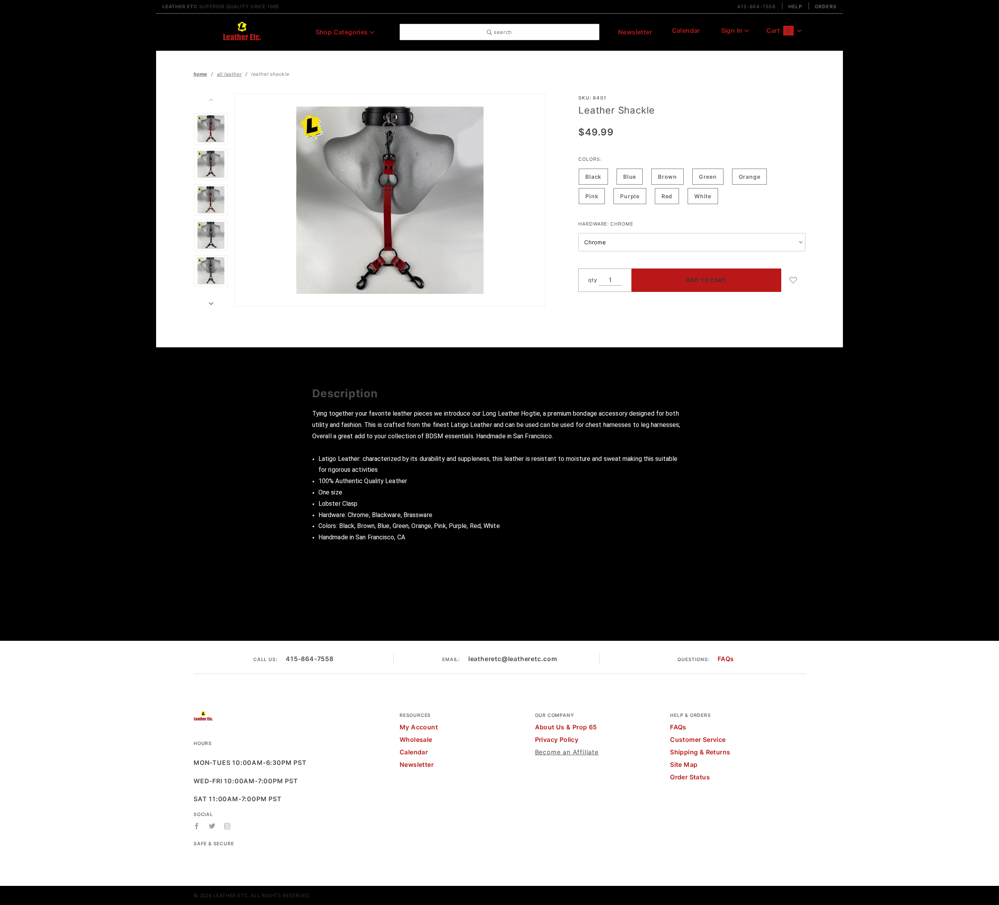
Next (211, 303)
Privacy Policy (557, 739)
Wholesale (416, 739)
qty (592, 280)
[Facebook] (197, 826)
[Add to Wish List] (793, 280)
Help (795, 6)
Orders (826, 6)
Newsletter (635, 32)
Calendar (686, 30)
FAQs (726, 659)
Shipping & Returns (700, 752)
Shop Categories (343, 32)
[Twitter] (212, 826)
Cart (778, 30)
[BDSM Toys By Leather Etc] (241, 31)
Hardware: (605, 224)
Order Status (690, 777)
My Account (419, 727)
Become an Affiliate (567, 752)
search (502, 32)
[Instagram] (227, 826)
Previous (211, 100)
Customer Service (697, 739)
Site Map (683, 764)
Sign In (732, 30)
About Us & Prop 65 (566, 727)
